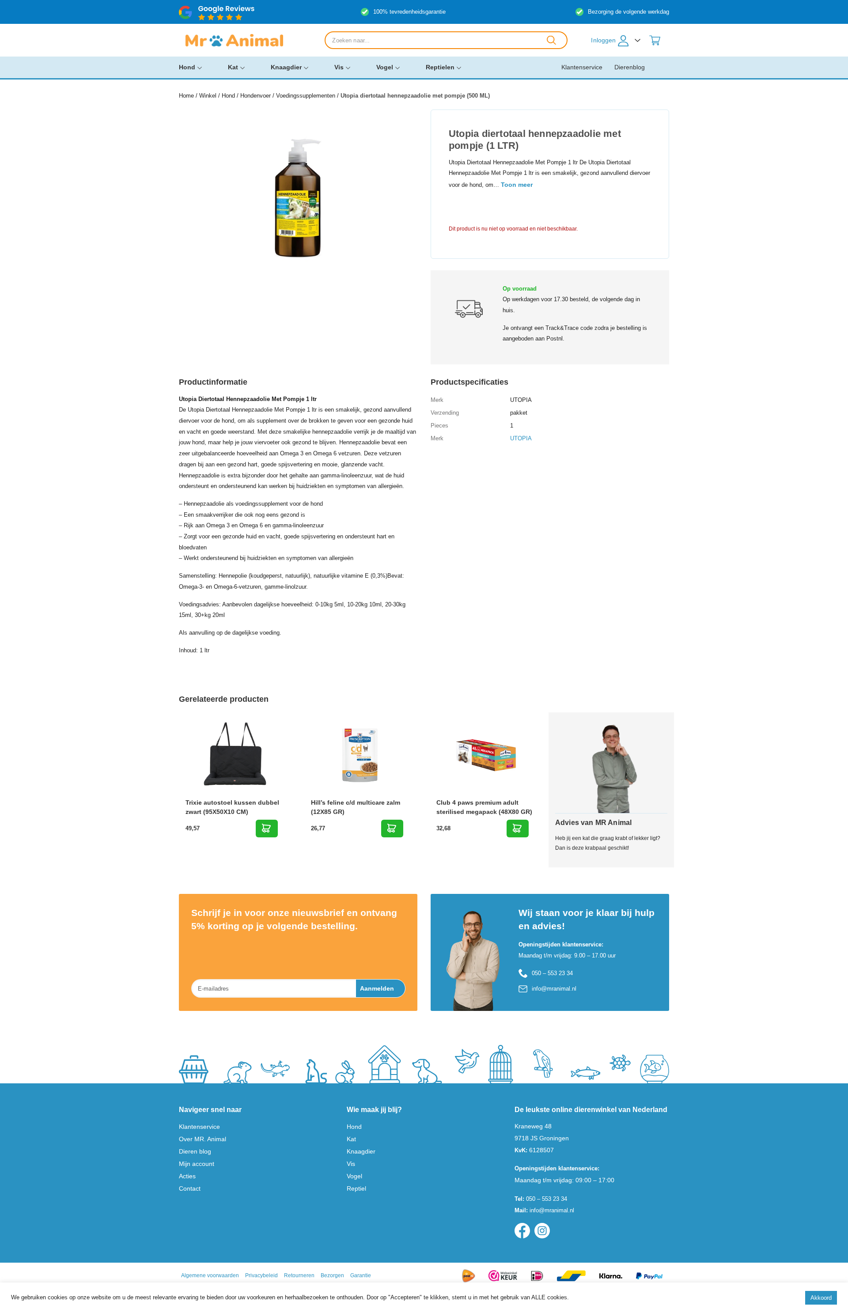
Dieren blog (195, 1151)
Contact (190, 1188)
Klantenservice (581, 67)
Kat (233, 67)
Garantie (360, 1275)
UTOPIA (521, 438)
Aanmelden (377, 988)
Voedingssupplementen (305, 95)
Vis (339, 67)
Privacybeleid (261, 1275)
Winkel (207, 95)
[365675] (267, 828)
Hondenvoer (255, 95)
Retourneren (299, 1275)
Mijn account (196, 1163)
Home (186, 95)
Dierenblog (629, 67)
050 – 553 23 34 (552, 973)
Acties (187, 1176)
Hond (187, 67)
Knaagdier (286, 67)
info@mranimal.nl (554, 988)
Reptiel (356, 1188)
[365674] (518, 828)
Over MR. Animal (202, 1139)
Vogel (384, 67)
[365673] (392, 828)
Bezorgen (332, 1275)
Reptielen (440, 67)
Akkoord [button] (821, 1297)
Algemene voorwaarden (210, 1275)
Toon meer (517, 184)
